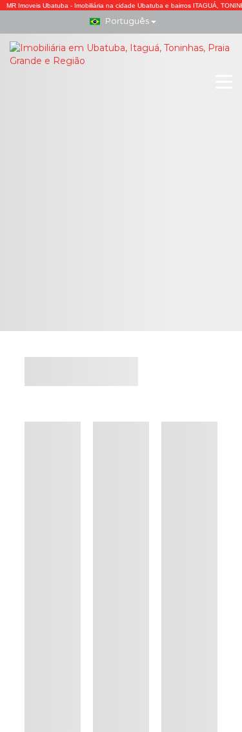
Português (127, 21)
